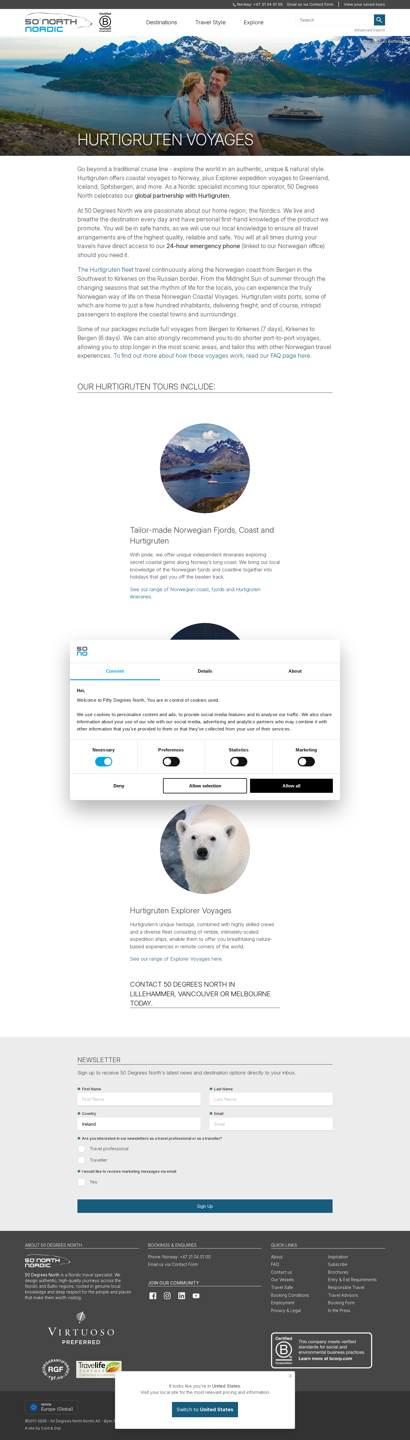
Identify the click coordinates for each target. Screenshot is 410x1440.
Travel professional (109, 1148)
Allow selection (205, 785)
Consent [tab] (115, 671)
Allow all (291, 785)
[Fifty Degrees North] (58, 22)
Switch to (205, 1409)
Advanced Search (369, 30)
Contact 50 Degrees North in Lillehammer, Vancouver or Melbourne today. (200, 993)
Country (89, 1113)
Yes (93, 1182)
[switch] (171, 761)
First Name (91, 1089)
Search (379, 20)
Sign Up (205, 1206)
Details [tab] (205, 671)
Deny (118, 785)
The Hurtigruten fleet (106, 269)
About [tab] (295, 671)
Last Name (223, 1089)
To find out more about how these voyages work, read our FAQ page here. (212, 355)
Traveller (98, 1160)
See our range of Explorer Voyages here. (176, 959)
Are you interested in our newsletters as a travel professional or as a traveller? (152, 1138)
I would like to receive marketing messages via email (129, 1171)
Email (218, 1113)
